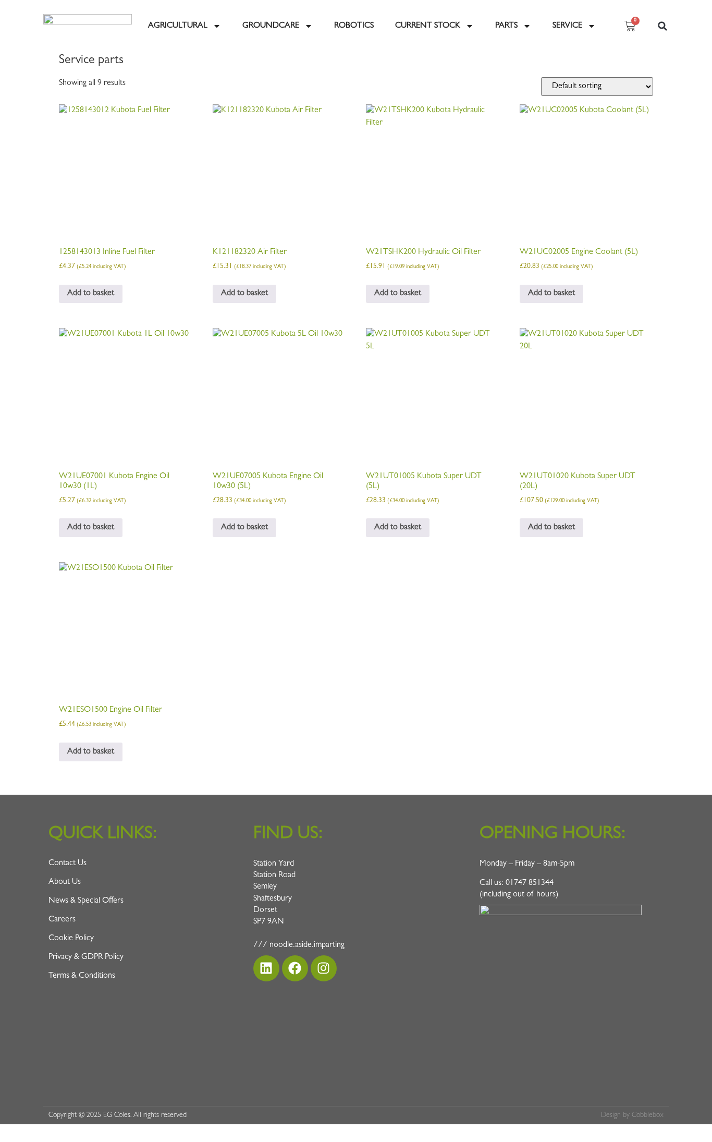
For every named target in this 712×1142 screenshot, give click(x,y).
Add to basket (90, 293)
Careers (62, 920)
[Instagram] (324, 968)
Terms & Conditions (81, 976)
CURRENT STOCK (427, 26)
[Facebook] (295, 968)
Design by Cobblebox (632, 1115)
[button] (662, 26)
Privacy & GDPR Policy (86, 957)
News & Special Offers (86, 901)
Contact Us (67, 863)
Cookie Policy (71, 938)
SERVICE (567, 26)
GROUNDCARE (270, 26)
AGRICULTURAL (177, 26)
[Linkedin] (266, 968)
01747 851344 (530, 883)
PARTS (506, 26)
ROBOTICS (354, 26)
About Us (64, 882)
